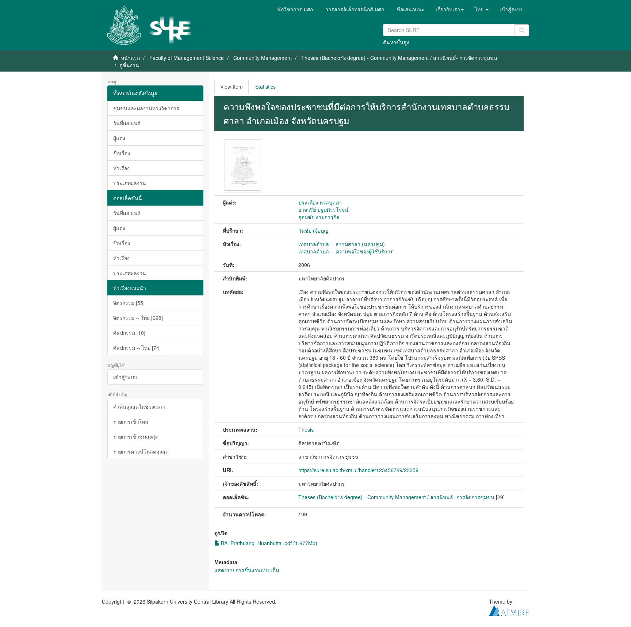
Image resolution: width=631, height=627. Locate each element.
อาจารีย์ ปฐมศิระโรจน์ (323, 209)
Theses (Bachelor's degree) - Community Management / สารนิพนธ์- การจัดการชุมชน (399, 57)
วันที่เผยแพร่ (126, 123)
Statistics (265, 86)
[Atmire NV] (509, 609)
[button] (449, 9)
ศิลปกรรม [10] (129, 332)
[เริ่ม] (522, 30)
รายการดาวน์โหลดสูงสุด (141, 451)
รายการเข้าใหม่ (130, 421)
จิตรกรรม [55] (129, 302)
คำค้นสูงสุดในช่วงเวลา (139, 406)
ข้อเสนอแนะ (411, 9)
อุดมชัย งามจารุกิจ (318, 217)
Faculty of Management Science (186, 57)
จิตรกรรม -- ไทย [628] (138, 317)
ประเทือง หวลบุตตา (320, 202)
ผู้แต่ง (119, 138)
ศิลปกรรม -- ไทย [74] (137, 347)
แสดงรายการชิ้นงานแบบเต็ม (246, 570)
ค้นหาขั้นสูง (396, 42)
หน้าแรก (130, 57)
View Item (231, 86)
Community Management (262, 57)
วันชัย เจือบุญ (313, 230)
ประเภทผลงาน (129, 183)
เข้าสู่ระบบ (125, 377)
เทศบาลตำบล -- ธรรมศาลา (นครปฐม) (341, 244)
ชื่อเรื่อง (121, 153)
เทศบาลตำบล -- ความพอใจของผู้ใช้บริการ (345, 251)
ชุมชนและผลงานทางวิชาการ (146, 108)
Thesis (306, 429)
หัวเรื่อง (121, 168)
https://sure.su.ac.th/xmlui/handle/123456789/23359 (358, 470)
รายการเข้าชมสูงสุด (135, 436)
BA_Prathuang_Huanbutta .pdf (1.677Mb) (268, 543)
